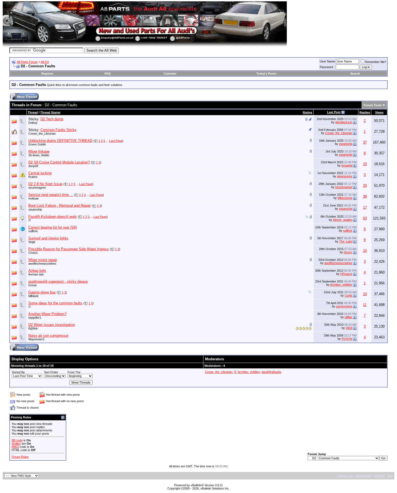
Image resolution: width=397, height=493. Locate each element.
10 (365, 164)
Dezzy (348, 252)
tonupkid (346, 165)
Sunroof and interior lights (48, 238)
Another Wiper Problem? (47, 314)
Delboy (33, 122)
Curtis (348, 295)
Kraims (33, 176)
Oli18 (349, 327)
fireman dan (36, 274)
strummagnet (37, 187)
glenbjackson (343, 122)
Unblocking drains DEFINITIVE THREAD (60, 141)
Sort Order (51, 372)
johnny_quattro (342, 219)
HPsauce (346, 273)
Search (355, 73)
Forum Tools (373, 105)
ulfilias (348, 317)
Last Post (334, 112)
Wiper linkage (38, 151)
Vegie (31, 242)
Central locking (40, 173)
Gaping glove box (42, 292)
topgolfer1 (34, 317)
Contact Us (345, 475)
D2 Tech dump (52, 119)
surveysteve (344, 306)
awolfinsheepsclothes (42, 263)
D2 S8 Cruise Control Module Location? (59, 162)
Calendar (170, 73)
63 (365, 218)
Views (379, 112)
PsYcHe (347, 338)
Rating (307, 112)
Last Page (115, 140)
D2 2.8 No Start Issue (45, 184)
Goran (32, 285)
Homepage (363, 475)
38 (365, 196)
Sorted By (18, 372)
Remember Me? (375, 62)
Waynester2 (36, 339)
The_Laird (345, 241)
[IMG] (15, 446)
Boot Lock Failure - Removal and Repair (59, 206)
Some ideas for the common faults (55, 303)
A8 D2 (45, 62)
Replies (364, 112)
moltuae (33, 198)
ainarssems (344, 176)
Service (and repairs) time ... (50, 195)
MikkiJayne (345, 197)
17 (365, 207)
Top (390, 475)
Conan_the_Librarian (42, 133)
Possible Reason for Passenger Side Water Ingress (68, 249)
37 (365, 142)
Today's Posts (266, 73)
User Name (327, 61)
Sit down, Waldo (38, 155)
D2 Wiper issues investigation (51, 325)
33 (365, 186)
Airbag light (37, 271)
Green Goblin (37, 144)
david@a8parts (271, 372)
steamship (345, 143)
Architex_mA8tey (341, 284)
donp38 (33, 166)
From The (74, 372)
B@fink (33, 328)
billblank (33, 296)
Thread (33, 112)
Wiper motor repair (42, 260)
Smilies (16, 443)
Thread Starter (50, 112)
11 (364, 305)
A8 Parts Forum (27, 62)
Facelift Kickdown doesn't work (52, 217)
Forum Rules (20, 456)
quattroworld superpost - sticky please (58, 281)
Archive (379, 475)
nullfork (33, 231)
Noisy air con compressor (48, 336)
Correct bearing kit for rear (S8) (52, 227)
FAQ (108, 73)
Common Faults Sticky (58, 130)
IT (29, 220)
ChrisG (33, 252)
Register (47, 73)
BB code (17, 440)
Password (326, 67)
